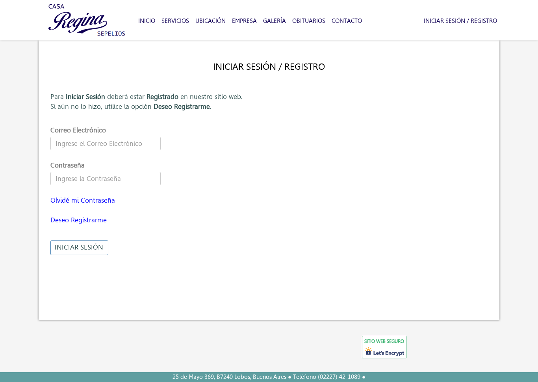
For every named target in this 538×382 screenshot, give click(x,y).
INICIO (146, 20)
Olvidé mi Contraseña (82, 200)
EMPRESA (244, 20)
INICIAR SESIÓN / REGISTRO (460, 20)
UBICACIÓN (210, 20)
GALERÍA (274, 20)
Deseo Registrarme (78, 220)
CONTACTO (347, 20)
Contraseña (67, 165)
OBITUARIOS (308, 20)
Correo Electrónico (78, 130)
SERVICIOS (175, 20)
